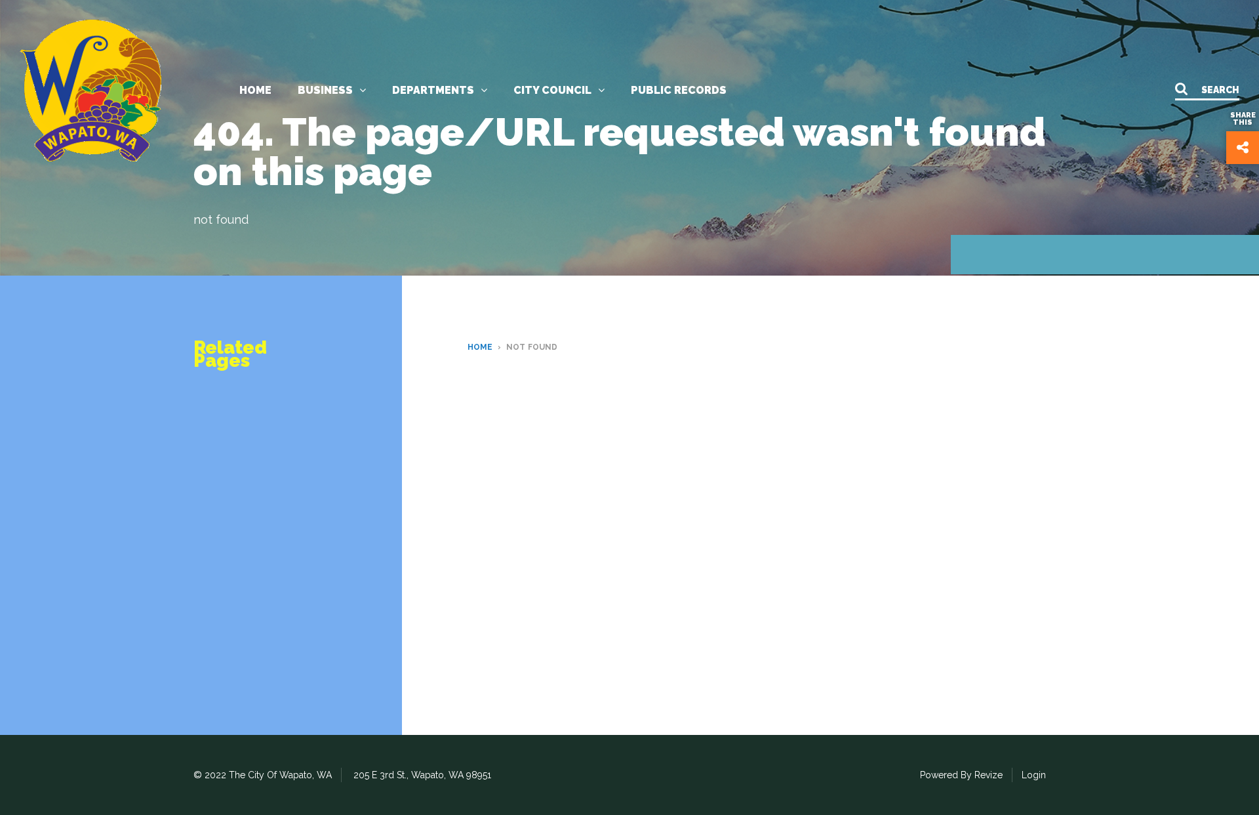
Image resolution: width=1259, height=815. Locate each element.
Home (255, 90)
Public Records (679, 90)
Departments (433, 90)
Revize (988, 775)
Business (325, 90)
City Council (552, 90)
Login (1034, 775)
